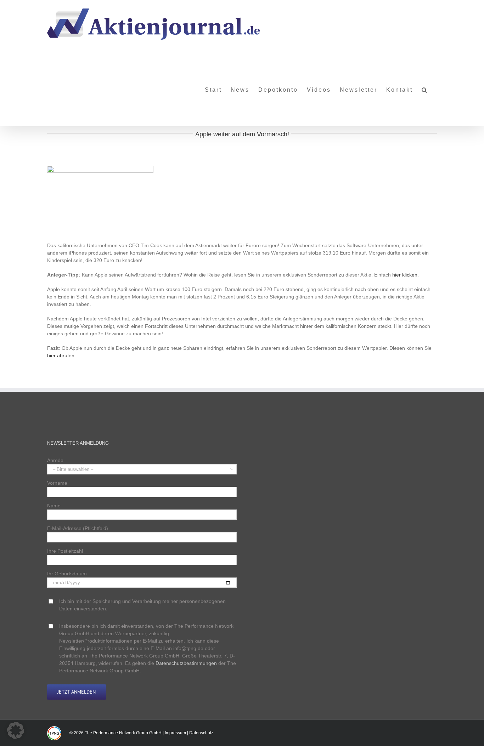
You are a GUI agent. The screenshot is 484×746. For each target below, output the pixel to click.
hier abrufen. (61, 355)
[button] (425, 87)
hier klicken (404, 275)
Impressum (175, 732)
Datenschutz (201, 732)
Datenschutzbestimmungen (186, 663)
